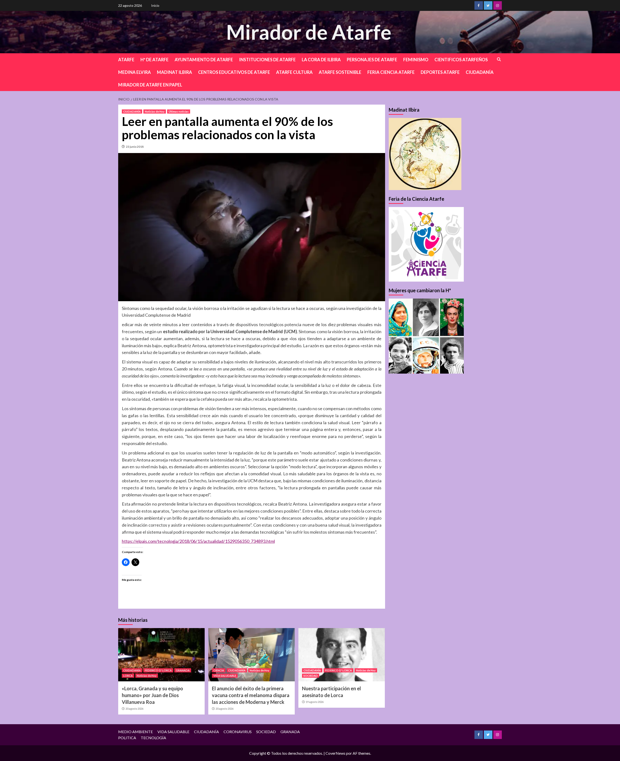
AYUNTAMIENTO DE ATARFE (204, 59)
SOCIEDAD (310, 675)
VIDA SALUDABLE (224, 675)
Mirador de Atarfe (308, 32)
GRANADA (183, 670)
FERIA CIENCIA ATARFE (391, 72)
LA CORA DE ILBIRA (321, 59)
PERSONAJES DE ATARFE (372, 59)
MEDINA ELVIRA (134, 72)
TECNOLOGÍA (153, 737)
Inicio (155, 5)
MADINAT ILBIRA (174, 72)
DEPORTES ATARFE (440, 72)
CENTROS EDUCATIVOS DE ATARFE (234, 72)
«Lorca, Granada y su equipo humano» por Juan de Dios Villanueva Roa (152, 695)
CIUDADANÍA (480, 72)
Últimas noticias (179, 111)
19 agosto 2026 (315, 701)
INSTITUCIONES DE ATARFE (267, 59)
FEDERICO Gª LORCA (158, 670)
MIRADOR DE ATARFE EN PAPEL (150, 84)
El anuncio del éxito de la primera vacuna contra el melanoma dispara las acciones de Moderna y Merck (250, 695)
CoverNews (335, 753)
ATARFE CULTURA (294, 72)
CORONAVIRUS (238, 731)
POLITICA (127, 737)
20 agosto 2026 (134, 708)
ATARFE (126, 59)
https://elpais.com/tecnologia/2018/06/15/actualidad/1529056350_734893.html (198, 541)
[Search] (499, 59)
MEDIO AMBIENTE (135, 731)
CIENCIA (218, 670)
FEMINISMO (415, 59)
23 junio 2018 (135, 146)
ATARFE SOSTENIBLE (340, 72)
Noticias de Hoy (154, 111)
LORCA (128, 675)
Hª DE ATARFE (154, 59)
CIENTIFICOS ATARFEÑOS (461, 59)
